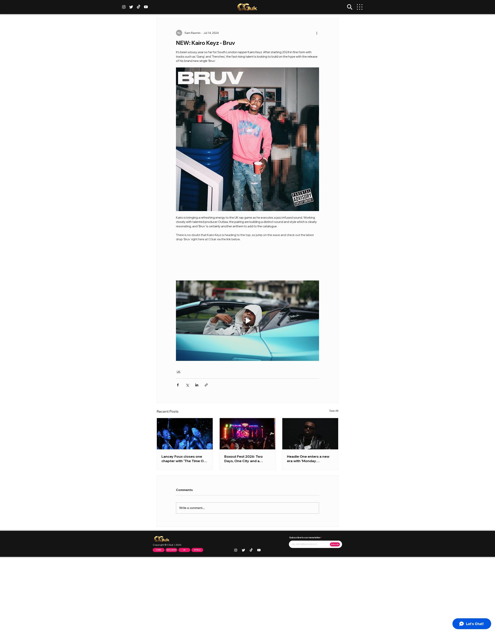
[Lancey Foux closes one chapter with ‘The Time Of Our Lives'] (185, 433)
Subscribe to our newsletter (305, 538)
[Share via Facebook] (178, 385)
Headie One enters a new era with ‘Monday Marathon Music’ (308, 458)
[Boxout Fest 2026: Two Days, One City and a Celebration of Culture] (248, 433)
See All (333, 410)
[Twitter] (131, 7)
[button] (349, 7)
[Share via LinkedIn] (197, 385)
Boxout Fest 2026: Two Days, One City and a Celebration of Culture (243, 458)
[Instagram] (124, 7)
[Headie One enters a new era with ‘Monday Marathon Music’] (310, 433)
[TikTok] (138, 7)
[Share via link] (206, 385)
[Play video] (247, 320)
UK (178, 371)
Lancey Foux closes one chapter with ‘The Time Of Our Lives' (183, 458)
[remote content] (247, 261)
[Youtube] (146, 7)
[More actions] (316, 33)
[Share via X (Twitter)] (187, 385)
